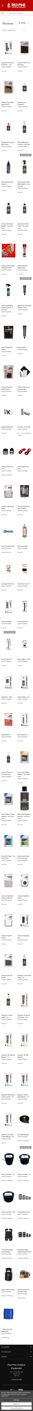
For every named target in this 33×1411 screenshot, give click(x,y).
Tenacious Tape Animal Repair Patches (7, 103)
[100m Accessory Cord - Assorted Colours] (24, 1274)
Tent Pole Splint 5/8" (23, 621)
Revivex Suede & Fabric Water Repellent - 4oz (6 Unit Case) (24, 184)
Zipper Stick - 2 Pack (6, 697)
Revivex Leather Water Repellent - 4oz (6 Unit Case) (7, 226)
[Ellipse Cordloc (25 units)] (8, 1274)
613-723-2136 (17, 1379)
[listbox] (16, 30)
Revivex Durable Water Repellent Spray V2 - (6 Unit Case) (7, 308)
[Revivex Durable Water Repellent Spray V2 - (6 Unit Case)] (8, 290)
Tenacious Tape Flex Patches (6, 937)
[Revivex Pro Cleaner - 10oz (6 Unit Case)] (8, 841)
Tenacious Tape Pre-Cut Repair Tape (24, 64)
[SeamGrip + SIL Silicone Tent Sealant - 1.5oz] (24, 1000)
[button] (8, 23)
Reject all (16, 1404)
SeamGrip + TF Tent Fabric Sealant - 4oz (24, 976)
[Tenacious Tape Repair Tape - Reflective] (24, 491)
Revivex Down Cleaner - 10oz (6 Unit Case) (24, 857)
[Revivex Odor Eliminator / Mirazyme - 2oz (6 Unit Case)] (24, 799)
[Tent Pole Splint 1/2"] (8, 644)
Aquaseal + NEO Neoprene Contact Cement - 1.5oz (8, 1096)
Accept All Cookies (16, 1408)
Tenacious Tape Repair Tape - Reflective (23, 507)
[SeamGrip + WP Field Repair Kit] (24, 1040)
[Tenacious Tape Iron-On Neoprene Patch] (24, 372)
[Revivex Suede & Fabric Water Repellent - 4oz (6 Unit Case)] (24, 167)
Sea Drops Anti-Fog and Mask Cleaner (7, 143)
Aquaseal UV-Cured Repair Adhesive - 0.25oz (24, 307)
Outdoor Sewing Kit (6, 621)
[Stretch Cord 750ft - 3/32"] (8, 1197)
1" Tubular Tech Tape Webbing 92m (6, 1330)
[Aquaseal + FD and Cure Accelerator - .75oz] (8, 47)
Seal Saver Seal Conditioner (22, 103)
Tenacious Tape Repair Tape (23, 937)
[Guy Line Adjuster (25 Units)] (24, 451)
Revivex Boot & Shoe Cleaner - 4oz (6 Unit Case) (23, 226)
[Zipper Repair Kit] (8, 719)
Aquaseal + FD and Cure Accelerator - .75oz (7, 64)
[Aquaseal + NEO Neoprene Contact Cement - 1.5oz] (8, 1079)
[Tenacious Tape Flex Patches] (8, 920)
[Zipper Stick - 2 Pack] (8, 682)
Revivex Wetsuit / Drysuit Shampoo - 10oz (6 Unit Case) (8, 816)
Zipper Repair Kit (5, 735)
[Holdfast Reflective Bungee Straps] (24, 250)
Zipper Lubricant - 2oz (23, 697)
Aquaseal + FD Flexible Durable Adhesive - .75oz (7, 1136)
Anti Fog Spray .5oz (23, 735)
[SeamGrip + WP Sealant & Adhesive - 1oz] (8, 1040)
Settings (16, 1400)
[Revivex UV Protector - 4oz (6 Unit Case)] (8, 757)
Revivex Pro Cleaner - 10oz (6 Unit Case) (8, 857)
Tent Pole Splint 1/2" (6, 659)
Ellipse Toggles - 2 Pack (24, 659)
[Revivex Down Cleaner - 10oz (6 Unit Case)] (24, 841)
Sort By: (4, 30)
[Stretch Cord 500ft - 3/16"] (8, 1159)
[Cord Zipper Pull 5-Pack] (8, 568)
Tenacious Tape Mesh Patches (23, 897)
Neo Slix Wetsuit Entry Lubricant (7, 183)
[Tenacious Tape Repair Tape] (24, 920)
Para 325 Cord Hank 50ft (7, 546)
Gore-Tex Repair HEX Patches (6, 348)
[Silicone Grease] (24, 332)
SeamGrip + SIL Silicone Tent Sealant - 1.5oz (24, 1016)
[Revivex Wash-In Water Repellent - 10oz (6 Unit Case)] (24, 757)
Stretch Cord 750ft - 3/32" (8, 1212)
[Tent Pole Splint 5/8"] (24, 606)
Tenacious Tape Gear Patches (6, 976)
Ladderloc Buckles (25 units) (7, 468)
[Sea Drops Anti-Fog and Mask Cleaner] (8, 127)
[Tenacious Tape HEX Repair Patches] (8, 372)
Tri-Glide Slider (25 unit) (24, 1212)
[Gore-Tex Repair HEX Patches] (8, 332)
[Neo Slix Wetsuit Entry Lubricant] (8, 167)
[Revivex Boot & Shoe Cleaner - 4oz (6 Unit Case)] (24, 208)
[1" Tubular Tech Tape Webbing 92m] (8, 1314)
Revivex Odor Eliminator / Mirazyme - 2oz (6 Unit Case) (24, 816)
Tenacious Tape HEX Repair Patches (6, 388)
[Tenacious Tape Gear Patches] (8, 960)
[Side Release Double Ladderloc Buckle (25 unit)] (24, 1234)
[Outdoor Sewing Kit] (8, 606)
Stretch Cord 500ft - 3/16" (8, 1174)
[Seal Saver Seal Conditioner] (24, 87)
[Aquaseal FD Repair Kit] (8, 412)
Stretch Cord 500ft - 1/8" (24, 1174)
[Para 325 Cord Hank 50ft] (8, 531)
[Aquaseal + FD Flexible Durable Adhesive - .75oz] (8, 1119)
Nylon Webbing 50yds (23, 1134)
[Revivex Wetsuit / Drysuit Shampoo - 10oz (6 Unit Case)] (8, 799)
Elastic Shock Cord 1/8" (24, 584)
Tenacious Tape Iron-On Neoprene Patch (24, 388)
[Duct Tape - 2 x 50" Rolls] (24, 412)
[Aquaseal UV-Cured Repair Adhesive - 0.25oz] (24, 290)
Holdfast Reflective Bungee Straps (23, 267)
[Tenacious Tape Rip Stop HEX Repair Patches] (8, 250)
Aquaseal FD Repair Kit (7, 427)
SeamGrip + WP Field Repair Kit (23, 1056)
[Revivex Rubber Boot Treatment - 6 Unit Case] (24, 127)
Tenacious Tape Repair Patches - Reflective (7, 897)
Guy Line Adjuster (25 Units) (23, 468)
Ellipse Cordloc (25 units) (8, 1289)
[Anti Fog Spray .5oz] (24, 719)
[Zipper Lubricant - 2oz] (24, 682)
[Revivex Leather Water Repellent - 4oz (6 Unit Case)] (8, 208)
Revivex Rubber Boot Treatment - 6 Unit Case (24, 143)
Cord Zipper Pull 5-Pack (7, 584)
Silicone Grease (22, 347)
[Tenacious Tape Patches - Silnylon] (8, 491)
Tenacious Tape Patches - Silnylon (8, 507)
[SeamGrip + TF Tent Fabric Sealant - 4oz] (24, 960)
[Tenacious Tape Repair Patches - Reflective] (8, 881)
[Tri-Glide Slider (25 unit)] (24, 1197)
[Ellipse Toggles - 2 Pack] (24, 644)
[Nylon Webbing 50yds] (24, 1119)
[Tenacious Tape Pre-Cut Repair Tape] (24, 47)
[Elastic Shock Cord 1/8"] (24, 568)
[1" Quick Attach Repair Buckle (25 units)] (8, 1234)
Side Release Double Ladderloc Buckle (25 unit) (24, 1251)
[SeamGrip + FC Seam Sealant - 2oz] (8, 1000)
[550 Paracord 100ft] (24, 531)
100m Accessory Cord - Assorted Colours (24, 1291)
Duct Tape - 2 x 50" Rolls (24, 427)
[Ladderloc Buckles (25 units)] (8, 451)
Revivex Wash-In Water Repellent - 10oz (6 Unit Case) (24, 774)
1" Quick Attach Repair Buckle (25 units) (7, 1251)
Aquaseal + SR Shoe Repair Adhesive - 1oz (23, 1096)
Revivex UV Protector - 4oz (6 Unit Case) (7, 773)
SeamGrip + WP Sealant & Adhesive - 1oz (8, 1056)
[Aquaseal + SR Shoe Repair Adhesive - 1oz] (24, 1079)
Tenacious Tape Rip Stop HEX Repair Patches (7, 267)
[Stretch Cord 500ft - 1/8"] (24, 1159)
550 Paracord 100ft (23, 546)
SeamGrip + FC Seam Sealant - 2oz (6, 1016)
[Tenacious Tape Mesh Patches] (24, 881)
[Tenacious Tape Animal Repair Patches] (8, 87)
